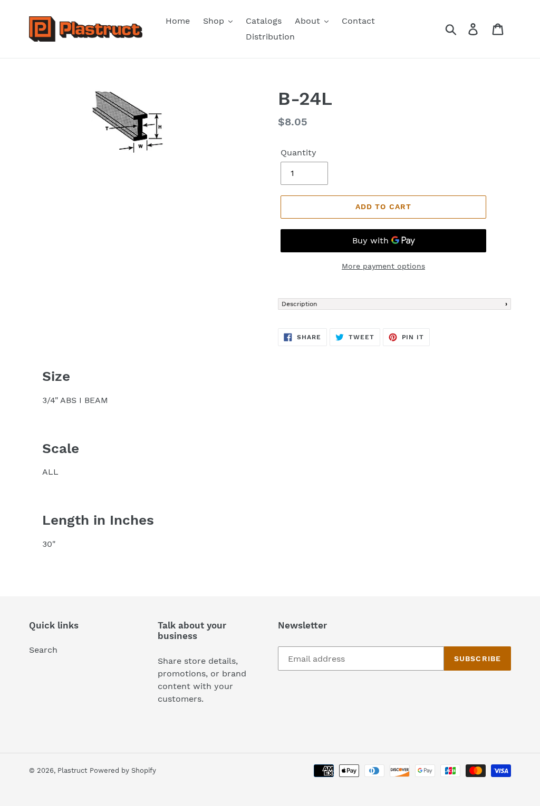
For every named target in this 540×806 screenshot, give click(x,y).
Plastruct (72, 770)
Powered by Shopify (123, 770)
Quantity (298, 153)
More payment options (383, 266)
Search (43, 650)
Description (299, 304)
